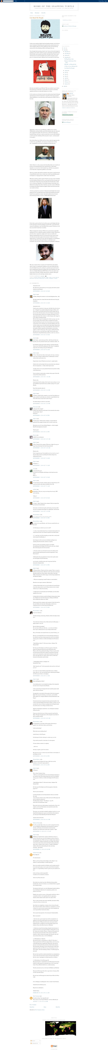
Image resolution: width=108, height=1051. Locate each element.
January (66, 83)
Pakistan (32, 278)
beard (39, 277)
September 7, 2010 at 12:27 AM (41, 439)
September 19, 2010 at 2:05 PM (41, 849)
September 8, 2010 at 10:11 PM (41, 819)
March (66, 80)
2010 (65, 50)
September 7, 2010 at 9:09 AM (41, 498)
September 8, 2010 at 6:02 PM (41, 756)
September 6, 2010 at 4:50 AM (41, 334)
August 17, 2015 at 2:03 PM (40, 1001)
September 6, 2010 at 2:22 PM (41, 431)
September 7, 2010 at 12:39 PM (41, 511)
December (67, 51)
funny (50, 277)
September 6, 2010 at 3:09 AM (41, 291)
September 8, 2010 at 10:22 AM (41, 718)
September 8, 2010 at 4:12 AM (41, 675)
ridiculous (42, 278)
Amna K (34, 338)
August (66, 70)
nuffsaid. (35, 489)
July (66, 72)
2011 (65, 48)
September (67, 57)
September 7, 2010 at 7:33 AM (41, 465)
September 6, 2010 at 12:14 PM (41, 390)
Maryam (34, 435)
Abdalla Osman (36, 852)
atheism (35, 277)
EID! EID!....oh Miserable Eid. (70, 64)
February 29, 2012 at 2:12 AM (41, 992)
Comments (35, 1043)
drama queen (35, 406)
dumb (47, 277)
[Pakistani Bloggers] (67, 115)
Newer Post (32, 1007)
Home (31, 12)
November (67, 53)
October (66, 55)
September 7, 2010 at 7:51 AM (41, 486)
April (66, 78)
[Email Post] (45, 276)
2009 (65, 86)
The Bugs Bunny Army (69, 59)
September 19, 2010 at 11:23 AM (42, 831)
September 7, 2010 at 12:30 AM (41, 447)
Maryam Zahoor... (36, 514)
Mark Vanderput (36, 996)
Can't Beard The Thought (69, 68)
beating (43, 277)
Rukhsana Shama (36, 822)
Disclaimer (37, 12)
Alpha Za (35, 294)
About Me (43, 12)
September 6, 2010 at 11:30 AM (41, 376)
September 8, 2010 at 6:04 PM (41, 764)
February (67, 82)
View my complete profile (68, 107)
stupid (55, 278)
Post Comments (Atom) (39, 1009)
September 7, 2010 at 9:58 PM (41, 607)
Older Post (58, 1007)
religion (37, 278)
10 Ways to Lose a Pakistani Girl (70, 66)
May (66, 76)
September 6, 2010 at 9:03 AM (41, 349)
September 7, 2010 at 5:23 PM (41, 517)
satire (46, 278)
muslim (57, 277)
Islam (53, 277)
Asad (34, 468)
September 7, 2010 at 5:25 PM (41, 565)
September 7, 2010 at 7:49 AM (41, 477)
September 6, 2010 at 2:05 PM (41, 415)
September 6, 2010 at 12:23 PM (41, 403)
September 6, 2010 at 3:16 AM (41, 303)
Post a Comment (33, 1004)
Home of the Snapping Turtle (54, 6)
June (66, 74)
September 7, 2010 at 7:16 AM (41, 458)
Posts (33, 1040)
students (51, 278)
